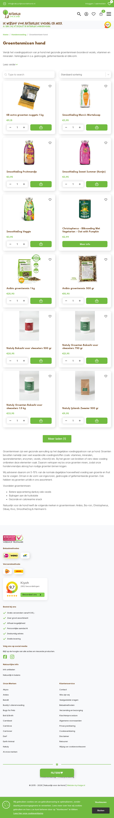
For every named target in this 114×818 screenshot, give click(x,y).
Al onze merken (10, 752)
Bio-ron (88, 505)
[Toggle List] (108, 74)
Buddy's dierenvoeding (13, 705)
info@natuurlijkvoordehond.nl (21, 4)
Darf (5, 736)
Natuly (6, 746)
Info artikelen (9, 669)
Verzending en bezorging (71, 710)
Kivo (12, 509)
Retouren (63, 741)
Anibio (79, 505)
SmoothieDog (23, 509)
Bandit (6, 700)
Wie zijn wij (64, 695)
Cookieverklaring (67, 731)
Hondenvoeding (18, 34)
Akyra (5, 689)
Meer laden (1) (57, 438)
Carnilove (7, 726)
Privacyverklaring (67, 726)
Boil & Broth (8, 715)
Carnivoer (7, 731)
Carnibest (7, 720)
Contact (63, 689)
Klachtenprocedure (68, 715)
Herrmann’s (40, 509)
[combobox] (82, 74)
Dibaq (6, 509)
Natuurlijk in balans (11, 675)
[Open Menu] (109, 14)
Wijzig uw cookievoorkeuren (72, 746)
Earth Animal (8, 741)
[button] (109, 3)
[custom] (5, 657)
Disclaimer (64, 736)
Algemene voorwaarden (70, 720)
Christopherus (100, 505)
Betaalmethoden (67, 705)
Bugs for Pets (9, 710)
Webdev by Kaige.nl (76, 785)
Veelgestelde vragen (68, 700)
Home (5, 34)
